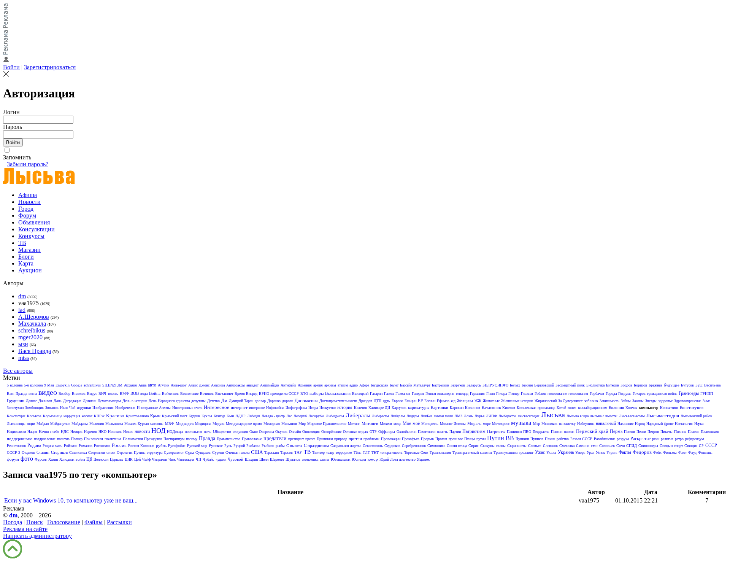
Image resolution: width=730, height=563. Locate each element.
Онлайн (295, 431)
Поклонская (93, 439)
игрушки (84, 408)
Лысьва (553, 414)
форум (13, 459)
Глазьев (527, 393)
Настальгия (684, 423)
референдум (694, 439)
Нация (32, 431)
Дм (224, 400)
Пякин (550, 439)
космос (87, 416)
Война (154, 393)
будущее (671, 385)
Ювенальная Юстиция (348, 459)
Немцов (76, 431)
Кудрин (194, 416)
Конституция (691, 407)
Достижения (306, 400)
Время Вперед (246, 393)
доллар (260, 401)
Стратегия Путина (131, 452)
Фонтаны (705, 452)
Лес (289, 416)
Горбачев (597, 393)
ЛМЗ (458, 416)
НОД (158, 430)
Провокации (390, 439)
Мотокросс (500, 423)
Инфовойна (275, 408)
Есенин (429, 401)
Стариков (59, 452)
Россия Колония (141, 446)
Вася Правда (34, 351)
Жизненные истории (517, 401)
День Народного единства (169, 401)
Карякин (456, 408)
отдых (363, 431)
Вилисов (79, 393)
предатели (275, 438)
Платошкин (710, 431)
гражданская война (662, 393)
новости (142, 431)
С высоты (294, 446)
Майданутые (60, 423)
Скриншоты (517, 446)
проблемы (371, 439)
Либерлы (397, 416)
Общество (222, 431)
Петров (653, 431)
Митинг (354, 423)
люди (31, 423)
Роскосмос (102, 446)
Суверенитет (174, 452)
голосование (557, 393)
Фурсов (41, 459)
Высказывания (338, 393)
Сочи (620, 446)
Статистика (78, 452)
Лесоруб (300, 416)
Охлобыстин (406, 431)
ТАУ (298, 452)
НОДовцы (175, 431)
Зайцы (626, 401)
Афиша (27, 195)
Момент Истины (453, 423)
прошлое (456, 439)
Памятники (426, 431)
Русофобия (177, 446)
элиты (324, 459)
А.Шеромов (33, 316)
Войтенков (170, 393)
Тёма (357, 452)
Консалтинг (669, 408)
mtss (23, 358)
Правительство (228, 439)
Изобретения (125, 408)
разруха (623, 439)
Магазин (29, 250)
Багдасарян (379, 385)
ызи (23, 344)
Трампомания (440, 452)
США (257, 452)
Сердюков (392, 446)
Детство (213, 401)
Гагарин (376, 393)
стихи (110, 452)
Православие (252, 439)
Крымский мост (174, 416)
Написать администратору (37, 536)
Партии (455, 431)
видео (47, 392)
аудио (353, 385)
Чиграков (159, 459)
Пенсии (556, 431)
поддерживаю (19, 438)
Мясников (549, 423)
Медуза (218, 423)
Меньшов (289, 423)
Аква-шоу (179, 385)
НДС (65, 431)
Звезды (651, 401)
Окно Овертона (261, 431)
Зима (706, 401)
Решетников (16, 446)
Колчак (631, 408)
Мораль (474, 423)
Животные (491, 401)
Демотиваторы (109, 401)
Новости (29, 202)
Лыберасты (507, 416)
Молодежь (429, 423)
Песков (629, 431)
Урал (590, 452)
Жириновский (546, 401)
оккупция (240, 431)
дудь (386, 401)
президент (296, 439)
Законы (638, 401)
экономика (310, 459)
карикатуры (418, 407)
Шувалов (293, 459)
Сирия (473, 446)
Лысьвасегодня (662, 415)
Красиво (115, 415)
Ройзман (70, 446)
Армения (305, 385)
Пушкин (522, 439)
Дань (58, 401)
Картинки (439, 407)
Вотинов (207, 393)
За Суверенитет (570, 401)
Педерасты (541, 431)
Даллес (31, 401)
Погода (12, 522)
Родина (34, 445)
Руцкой (239, 446)
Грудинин (15, 400)
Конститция (16, 416)
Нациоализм (16, 431)
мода (397, 423)
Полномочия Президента (142, 439)
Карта (25, 263)
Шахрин (251, 459)
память (442, 431)
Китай (561, 408)
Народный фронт (659, 423)
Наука (698, 423)
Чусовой (235, 459)
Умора (580, 452)
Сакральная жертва (345, 446)
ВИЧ (102, 393)
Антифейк (288, 385)
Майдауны (79, 423)
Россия (119, 445)
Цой (137, 459)
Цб (89, 459)
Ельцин (410, 401)
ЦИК (129, 459)
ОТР (373, 431)
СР (701, 446)
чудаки (221, 459)
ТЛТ (366, 452)
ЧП (198, 459)
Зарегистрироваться (50, 67)
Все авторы (18, 370)
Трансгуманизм (505, 452)
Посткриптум (173, 439)
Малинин (96, 423)
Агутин (163, 385)
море (486, 423)
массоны (156, 423)
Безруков (458, 385)
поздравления (45, 439)
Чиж (172, 459)
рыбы (280, 446)
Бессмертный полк (570, 385)
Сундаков (203, 452)
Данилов (45, 401)
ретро (679, 439)
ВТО (304, 393)
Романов (85, 446)
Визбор (64, 393)
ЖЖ (477, 401)
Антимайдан (269, 385)
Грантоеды (689, 393)
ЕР (420, 400)
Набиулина (585, 423)
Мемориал (271, 423)
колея (572, 408)
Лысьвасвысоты (632, 416)
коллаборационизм (592, 408)
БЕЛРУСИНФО (495, 385)
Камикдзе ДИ (379, 408)
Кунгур (219, 416)
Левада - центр (273, 416)
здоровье (665, 401)
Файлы (93, 522)
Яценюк (423, 459)
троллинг (526, 452)
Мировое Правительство (326, 423)
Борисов (640, 385)
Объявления (34, 222)
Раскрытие (640, 438)
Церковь (116, 459)
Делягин (89, 401)
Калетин (360, 408)
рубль (161, 445)
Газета (389, 393)
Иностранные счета (187, 408)
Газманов (402, 393)
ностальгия (193, 431)
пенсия (569, 431)
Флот (682, 452)
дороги (287, 401)
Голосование (63, 522)
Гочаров (639, 393)
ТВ (22, 243)
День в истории (134, 401)
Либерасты (380, 416)
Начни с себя (49, 431)
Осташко (350, 431)
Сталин (42, 452)
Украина (566, 452)
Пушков (536, 439)
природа (340, 439)
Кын (230, 416)
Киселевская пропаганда (536, 408)
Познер (77, 439)
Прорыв (427, 439)
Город (25, 208)
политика (113, 438)
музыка (521, 422)
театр (330, 452)
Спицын (666, 446)
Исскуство (327, 408)
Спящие (690, 446)
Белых (515, 385)
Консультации (36, 229)
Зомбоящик (34, 408)
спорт (678, 446)
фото (27, 458)
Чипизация (185, 459)
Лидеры (412, 416)
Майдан (42, 423)
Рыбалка (253, 446)
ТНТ (375, 452)
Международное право (244, 423)
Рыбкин (268, 446)
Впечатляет (224, 393)
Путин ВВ (500, 438)
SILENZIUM (112, 385)
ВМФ (124, 393)
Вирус (92, 393)
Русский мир (197, 446)
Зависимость (609, 401)
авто (152, 385)
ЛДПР (240, 416)
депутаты (198, 401)
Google (76, 385)
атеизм (343, 385)
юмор (373, 459)
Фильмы (670, 452)
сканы (501, 446)
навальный (606, 423)
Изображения (103, 408)
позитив (63, 439)
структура (154, 452)
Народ (640, 423)
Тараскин (271, 452)
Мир (302, 423)
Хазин (53, 459)
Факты (625, 452)
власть (113, 393)
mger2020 (30, 337)
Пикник (680, 431)
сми (594, 445)
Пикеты (666, 431)
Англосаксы (235, 385)
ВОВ (134, 393)
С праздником (316, 445)
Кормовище (52, 416)
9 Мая (49, 385)
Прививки (325, 439)
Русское (216, 445)
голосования (578, 393)
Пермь (616, 431)
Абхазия (130, 385)
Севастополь (373, 446)
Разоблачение (604, 439)
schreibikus (31, 330)
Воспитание (189, 393)
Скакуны (487, 446)
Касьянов (472, 408)
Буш (699, 385)
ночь (207, 431)
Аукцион (30, 270)
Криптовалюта (137, 416)
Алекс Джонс (198, 385)
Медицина (203, 423)
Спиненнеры (648, 446)
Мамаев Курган (136, 423)
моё (416, 423)
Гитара (501, 393)
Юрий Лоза (388, 459)
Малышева (114, 423)
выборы (316, 393)
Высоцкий (360, 393)
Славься (534, 446)
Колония (616, 407)
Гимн (490, 393)
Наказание (625, 423)
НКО (102, 431)
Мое (407, 423)
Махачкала (32, 323)
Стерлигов (96, 452)
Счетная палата (237, 452)
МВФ (169, 423)
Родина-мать (52, 446)
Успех (600, 452)
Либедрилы (335, 416)
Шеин (263, 459)
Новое (128, 431)
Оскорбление (331, 431)
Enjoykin (63, 385)
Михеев (386, 423)
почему (191, 439)
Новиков (115, 431)
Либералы (358, 415)
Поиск (34, 522)
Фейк (657, 452)
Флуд (692, 452)
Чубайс (208, 459)
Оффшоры (386, 431)
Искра (313, 408)
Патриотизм (474, 431)
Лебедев (253, 416)
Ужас (540, 452)
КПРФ (99, 416)
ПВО (527, 431)
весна (33, 393)
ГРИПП (706, 393)
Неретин (90, 431)
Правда (207, 438)
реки (655, 439)
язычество (407, 459)
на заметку (567, 423)
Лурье (479, 416)
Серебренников (414, 446)
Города (611, 393)
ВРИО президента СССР (279, 393)
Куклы (207, 416)
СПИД (631, 446)
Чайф (146, 459)
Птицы (469, 439)
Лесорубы (316, 416)
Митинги (370, 423)
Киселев (508, 408)
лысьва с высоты (603, 416)
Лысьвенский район (696, 416)
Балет (394, 385)
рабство (563, 439)
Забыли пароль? (27, 164)
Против (441, 439)
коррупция (71, 416)
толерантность (391, 452)
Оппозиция (311, 431)
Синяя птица (457, 446)
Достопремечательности (338, 401)
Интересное (216, 407)
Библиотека (595, 385)
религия (667, 439)
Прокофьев (410, 439)
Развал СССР (581, 439)
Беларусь (474, 385)
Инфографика (296, 408)
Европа (397, 401)
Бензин (527, 385)
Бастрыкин (440, 385)
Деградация (72, 401)
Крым (155, 416)
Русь (228, 446)
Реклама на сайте (25, 529)
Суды (189, 452)
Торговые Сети (416, 452)
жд (453, 401)
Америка (218, 385)
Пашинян (514, 431)
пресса (310, 439)
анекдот (252, 385)
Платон (693, 431)
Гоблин (540, 393)
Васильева (712, 385)
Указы (551, 452)
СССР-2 (13, 452)
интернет (239, 407)
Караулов (399, 408)
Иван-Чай (67, 408)
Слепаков (550, 446)
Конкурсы (31, 236)
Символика (436, 446)
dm (22, 296)
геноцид (462, 393)
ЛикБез (426, 416)
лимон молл (443, 416)
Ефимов (443, 401)
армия (318, 385)
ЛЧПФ (491, 416)
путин (481, 439)
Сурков (218, 452)
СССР (711, 445)
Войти (11, 67)
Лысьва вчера (578, 416)
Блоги (26, 256)
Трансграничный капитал (472, 452)
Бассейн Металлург (415, 385)
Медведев (185, 423)
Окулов (281, 431)
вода (144, 393)
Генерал (418, 393)
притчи (355, 438)
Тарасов (286, 452)
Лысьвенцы (16, 423)
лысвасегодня (529, 416)
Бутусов (687, 385)
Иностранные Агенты (154, 408)
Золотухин (15, 408)
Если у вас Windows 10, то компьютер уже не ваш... (71, 500)
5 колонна (14, 385)
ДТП (377, 401)
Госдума (624, 393)
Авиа (142, 385)
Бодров (626, 385)
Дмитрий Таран (241, 401)
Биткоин (612, 385)
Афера (364, 385)
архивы (330, 385)
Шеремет (277, 459)
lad (21, 310)
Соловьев (607, 446)
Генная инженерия (439, 393)
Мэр (536, 423)
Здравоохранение (687, 401)
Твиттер (318, 452)
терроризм (344, 452)
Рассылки (119, 522)
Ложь (468, 416)
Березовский (544, 385)
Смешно (582, 446)
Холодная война (72, 459)
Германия (477, 393)
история (344, 407)
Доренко (274, 401)
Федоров (642, 452)
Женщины (465, 401)
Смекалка (566, 446)
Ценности (101, 459)
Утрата (611, 452)
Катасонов (491, 407)
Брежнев (655, 385)
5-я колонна (33, 385)
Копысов (34, 416)
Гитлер (513, 393)
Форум (27, 215)
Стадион (28, 452)
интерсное (257, 408)
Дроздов (365, 401)
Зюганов (52, 408)
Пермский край (592, 431)
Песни (641, 431)
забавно (591, 400)
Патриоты (496, 431)
